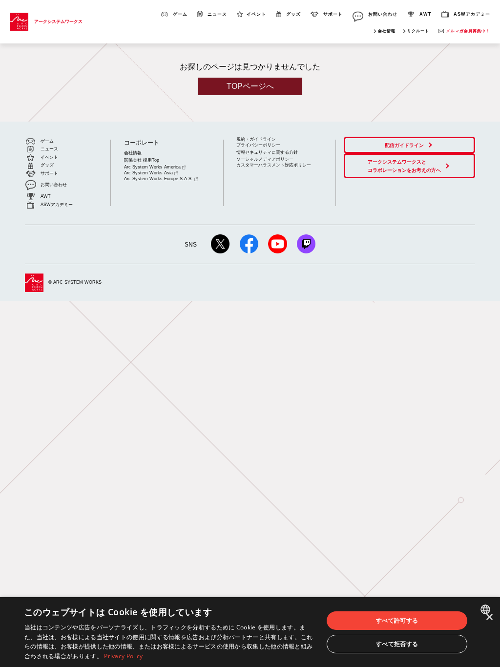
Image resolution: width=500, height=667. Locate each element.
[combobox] (486, 609)
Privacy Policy (123, 656)
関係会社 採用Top (141, 160)
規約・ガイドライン (256, 139)
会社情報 (387, 31)
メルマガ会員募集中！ (468, 31)
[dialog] (250, 632)
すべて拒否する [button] (397, 644)
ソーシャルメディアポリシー (264, 159)
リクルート (418, 31)
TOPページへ (250, 86)
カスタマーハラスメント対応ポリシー (273, 165)
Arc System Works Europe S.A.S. (158, 178)
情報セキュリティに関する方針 (267, 152)
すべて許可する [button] (397, 620)
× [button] (489, 617)
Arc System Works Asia (148, 172)
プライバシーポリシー (258, 145)
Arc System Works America (152, 167)
